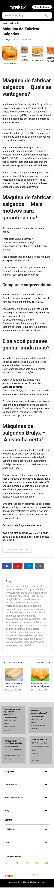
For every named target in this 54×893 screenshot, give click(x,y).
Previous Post (15, 662)
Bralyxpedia (14, 23)
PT (34, 875)
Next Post (40, 662)
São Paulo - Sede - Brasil (39, 743)
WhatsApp (13, 717)
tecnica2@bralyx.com (38, 725)
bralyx (7, 40)
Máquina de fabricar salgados (17, 550)
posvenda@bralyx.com (12, 755)
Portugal (35, 753)
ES (38, 875)
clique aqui (19, 536)
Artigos (5, 23)
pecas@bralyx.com (10, 726)
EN (30, 875)
